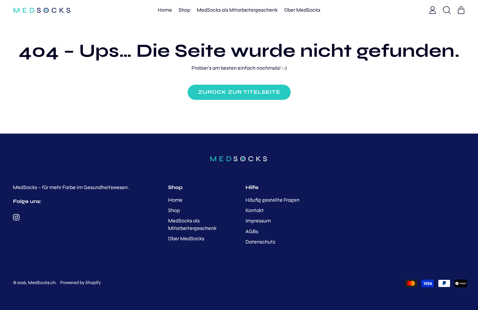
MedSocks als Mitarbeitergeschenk (237, 10)
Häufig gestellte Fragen (272, 200)
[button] (447, 10)
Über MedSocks (302, 10)
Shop (184, 10)
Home (165, 10)
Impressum (258, 221)
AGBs (252, 231)
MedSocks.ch (42, 282)
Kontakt (255, 210)
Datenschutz (260, 242)
